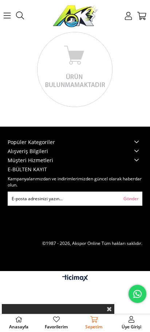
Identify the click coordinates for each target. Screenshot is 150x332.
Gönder (131, 199)
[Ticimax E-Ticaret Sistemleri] (75, 278)
